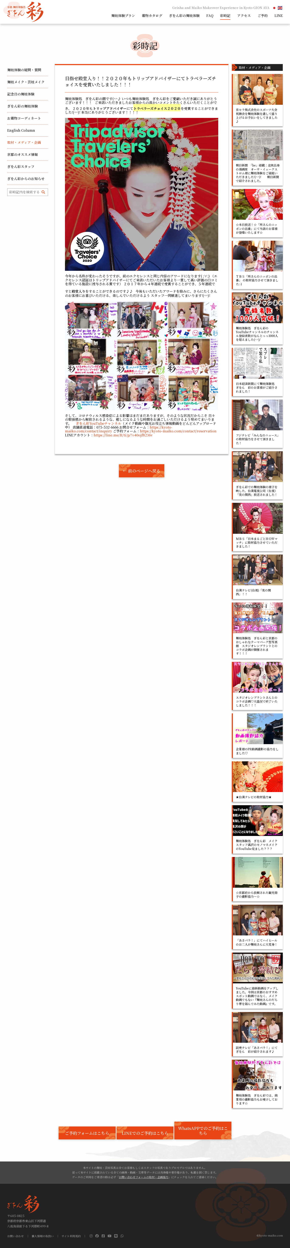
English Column (21, 130)
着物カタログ (152, 15)
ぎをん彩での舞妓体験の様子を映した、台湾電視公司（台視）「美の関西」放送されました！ (256, 491)
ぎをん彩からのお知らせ (26, 178)
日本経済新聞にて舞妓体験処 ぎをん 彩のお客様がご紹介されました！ (256, 387)
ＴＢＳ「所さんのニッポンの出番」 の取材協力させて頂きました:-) (257, 280)
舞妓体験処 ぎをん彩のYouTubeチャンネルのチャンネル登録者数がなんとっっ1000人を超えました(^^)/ (257, 334)
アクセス (244, 15)
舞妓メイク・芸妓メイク (26, 82)
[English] (280, 8)
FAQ (209, 15)
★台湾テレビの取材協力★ (254, 797)
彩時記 (225, 15)
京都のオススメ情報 (22, 154)
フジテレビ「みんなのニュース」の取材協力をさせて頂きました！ (257, 439)
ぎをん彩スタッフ (20, 166)
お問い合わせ (15, 1236)
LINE (279, 15)
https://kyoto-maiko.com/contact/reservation (178, 431)
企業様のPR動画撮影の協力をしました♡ (257, 751)
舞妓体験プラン (123, 15)
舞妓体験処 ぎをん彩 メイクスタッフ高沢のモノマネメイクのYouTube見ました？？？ (256, 845)
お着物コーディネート (24, 118)
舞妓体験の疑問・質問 (24, 69)
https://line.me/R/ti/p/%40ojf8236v (123, 435)
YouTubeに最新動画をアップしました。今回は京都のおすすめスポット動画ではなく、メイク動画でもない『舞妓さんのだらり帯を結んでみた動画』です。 (257, 996)
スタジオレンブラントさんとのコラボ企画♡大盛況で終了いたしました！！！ (256, 701)
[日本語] (274, 8)
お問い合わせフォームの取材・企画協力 (143, 1177)
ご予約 (263, 15)
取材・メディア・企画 (24, 142)
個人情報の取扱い (43, 1236)
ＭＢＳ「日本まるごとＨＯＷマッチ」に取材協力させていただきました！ (256, 542)
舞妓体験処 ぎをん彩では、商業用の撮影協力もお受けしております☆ (256, 1099)
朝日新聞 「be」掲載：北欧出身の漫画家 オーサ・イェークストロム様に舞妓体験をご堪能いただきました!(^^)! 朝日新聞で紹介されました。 (258, 173)
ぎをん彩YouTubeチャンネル (98, 423)
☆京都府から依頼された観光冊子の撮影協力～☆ (256, 894)
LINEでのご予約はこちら (145, 1133)
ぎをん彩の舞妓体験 (184, 15)
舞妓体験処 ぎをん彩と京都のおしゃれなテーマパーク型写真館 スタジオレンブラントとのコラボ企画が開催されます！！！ (256, 646)
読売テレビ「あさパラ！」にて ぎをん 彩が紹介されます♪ (258, 1049)
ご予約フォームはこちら (87, 1133)
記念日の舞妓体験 (20, 94)
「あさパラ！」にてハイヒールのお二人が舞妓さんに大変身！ (256, 942)
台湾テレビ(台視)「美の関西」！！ (253, 592)
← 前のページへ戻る (141, 471)
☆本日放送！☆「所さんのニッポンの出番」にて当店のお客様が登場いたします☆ (256, 228)
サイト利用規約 (71, 1236)
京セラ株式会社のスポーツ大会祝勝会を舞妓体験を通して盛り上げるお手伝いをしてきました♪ (256, 115)
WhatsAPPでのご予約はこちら (203, 1130)
